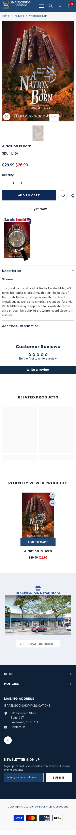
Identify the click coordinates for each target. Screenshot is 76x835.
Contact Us (18, 727)
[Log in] (60, 6)
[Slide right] (69, 619)
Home (5, 15)
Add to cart (29, 195)
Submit (59, 778)
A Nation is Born (38, 551)
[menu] (41, 5)
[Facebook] (8, 740)
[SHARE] (71, 195)
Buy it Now (38, 209)
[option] (38, 71)
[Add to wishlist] (63, 195)
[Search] (50, 5)
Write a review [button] (38, 370)
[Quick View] (52, 503)
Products (19, 15)
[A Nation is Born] (38, 515)
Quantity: (8, 175)
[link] (19, 457)
